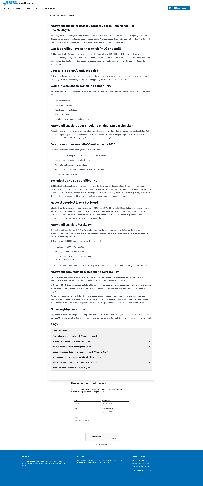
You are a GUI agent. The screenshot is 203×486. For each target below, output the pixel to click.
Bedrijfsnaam (106, 400)
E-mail (75, 409)
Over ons (37, 8)
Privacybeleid (164, 480)
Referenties (50, 8)
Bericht (76, 417)
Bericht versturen (101, 445)
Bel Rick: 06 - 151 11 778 (139, 460)
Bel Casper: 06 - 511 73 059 (140, 463)
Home (6, 8)
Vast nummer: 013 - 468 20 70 (141, 466)
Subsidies (17, 8)
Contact (196, 8)
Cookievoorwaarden (175, 480)
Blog (28, 8)
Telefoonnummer (107, 409)
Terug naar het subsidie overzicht (63, 16)
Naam (75, 400)
